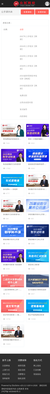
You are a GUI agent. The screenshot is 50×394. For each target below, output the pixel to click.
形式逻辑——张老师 (10, 189)
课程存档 (43, 385)
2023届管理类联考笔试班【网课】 (28, 77)
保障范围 (21, 365)
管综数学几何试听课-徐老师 (13, 214)
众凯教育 (21, 388)
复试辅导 (23, 109)
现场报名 (37, 374)
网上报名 (37, 365)
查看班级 (42, 12)
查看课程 (28, 12)
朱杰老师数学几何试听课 (12, 164)
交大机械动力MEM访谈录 (37, 289)
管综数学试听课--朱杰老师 (12, 264)
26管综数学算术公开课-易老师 (39, 214)
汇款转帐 (37, 369)
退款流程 (21, 369)
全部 (21, 29)
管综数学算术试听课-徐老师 (38, 189)
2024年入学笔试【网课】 (28, 47)
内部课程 (23, 116)
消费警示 (21, 374)
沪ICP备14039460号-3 (10, 391)
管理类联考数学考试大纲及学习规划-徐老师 (18, 340)
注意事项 (6, 365)
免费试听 (23, 95)
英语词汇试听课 (33, 264)
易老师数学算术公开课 (11, 239)
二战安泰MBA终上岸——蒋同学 (14, 289)
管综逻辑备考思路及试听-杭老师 (14, 139)
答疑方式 (6, 374)
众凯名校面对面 (26, 102)
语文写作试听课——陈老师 (12, 315)
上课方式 (6, 369)
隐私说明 (21, 378)
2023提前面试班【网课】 (28, 87)
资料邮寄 (6, 378)
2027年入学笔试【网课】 (28, 37)
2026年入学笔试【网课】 (28, 67)
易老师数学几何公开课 (36, 239)
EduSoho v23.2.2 (19, 385)
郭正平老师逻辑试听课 (36, 315)
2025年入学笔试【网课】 (28, 57)
